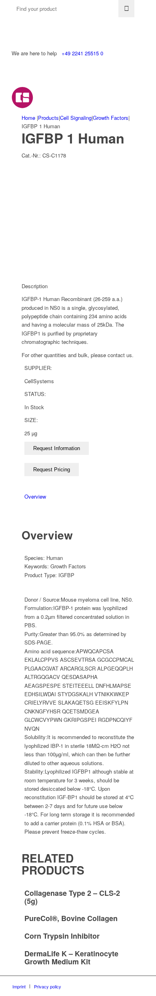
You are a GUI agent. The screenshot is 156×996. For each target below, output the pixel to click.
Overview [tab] (35, 496)
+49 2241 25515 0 (82, 53)
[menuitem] (19, 986)
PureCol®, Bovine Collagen (71, 918)
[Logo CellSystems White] (65, 97)
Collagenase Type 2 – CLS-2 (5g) (72, 897)
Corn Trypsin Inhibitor (62, 936)
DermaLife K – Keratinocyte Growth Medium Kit (71, 957)
